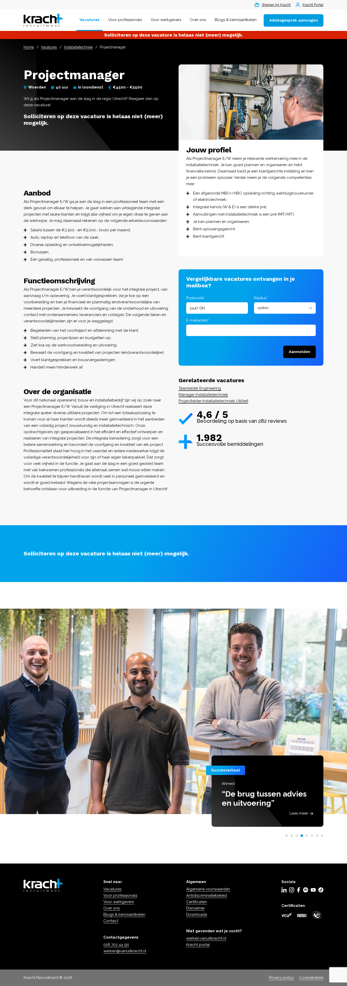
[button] (286, 835)
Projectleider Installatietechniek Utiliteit (213, 401)
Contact (110, 921)
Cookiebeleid (311, 977)
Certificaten (196, 902)
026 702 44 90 (116, 944)
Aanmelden (299, 351)
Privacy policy (281, 977)
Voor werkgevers (166, 19)
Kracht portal (198, 944)
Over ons (198, 19)
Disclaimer (195, 908)
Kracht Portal (313, 5)
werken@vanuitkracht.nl (124, 951)
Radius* (260, 298)
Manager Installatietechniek (203, 394)
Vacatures (90, 19)
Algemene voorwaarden (208, 889)
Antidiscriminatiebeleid (206, 895)
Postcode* (195, 298)
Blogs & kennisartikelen (236, 19)
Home (29, 47)
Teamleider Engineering (200, 388)
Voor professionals (125, 19)
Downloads (196, 914)
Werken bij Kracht (276, 5)
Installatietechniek (78, 47)
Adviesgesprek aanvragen (293, 20)
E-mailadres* (197, 320)
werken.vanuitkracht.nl (206, 938)
